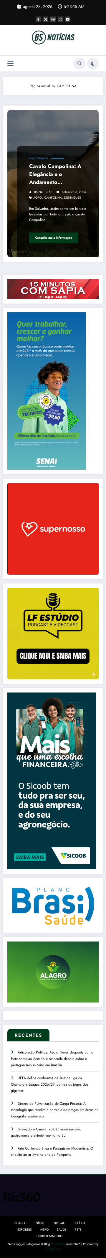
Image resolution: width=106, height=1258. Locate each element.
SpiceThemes (53, 1249)
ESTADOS (20, 1223)
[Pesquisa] (79, 63)
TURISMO (58, 1223)
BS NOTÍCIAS (43, 192)
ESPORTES (24, 1229)
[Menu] (10, 63)
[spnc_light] (93, 64)
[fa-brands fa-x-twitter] (45, 19)
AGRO (32, 158)
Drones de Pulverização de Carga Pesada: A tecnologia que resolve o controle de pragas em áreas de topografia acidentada (54, 1110)
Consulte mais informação (53, 237)
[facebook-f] (38, 19)
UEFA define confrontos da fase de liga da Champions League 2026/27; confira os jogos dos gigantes (49, 1084)
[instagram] (60, 19)
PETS (78, 1229)
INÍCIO (39, 1223)
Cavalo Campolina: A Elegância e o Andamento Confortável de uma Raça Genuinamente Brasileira (55, 174)
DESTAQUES (42, 158)
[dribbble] (53, 19)
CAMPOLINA (53, 197)
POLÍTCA (79, 1223)
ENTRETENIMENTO (49, 1236)
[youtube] (67, 19)
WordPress (58, 1244)
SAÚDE (62, 1229)
